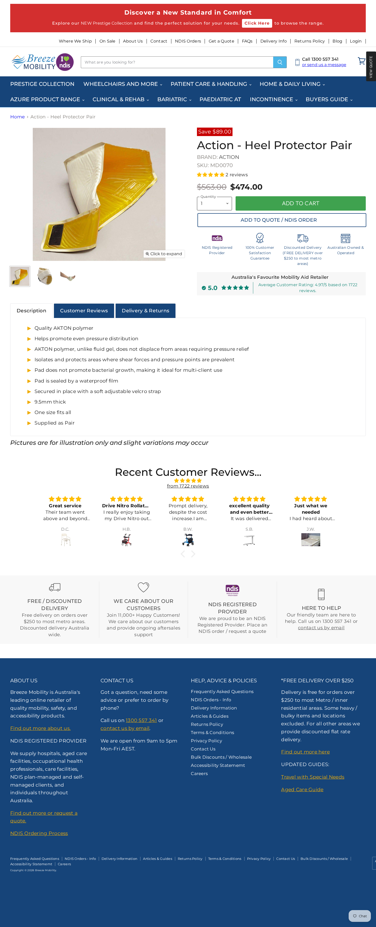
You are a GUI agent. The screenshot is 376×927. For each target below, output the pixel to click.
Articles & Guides (209, 716)
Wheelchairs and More (121, 84)
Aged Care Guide (302, 789)
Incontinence (272, 99)
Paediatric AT (220, 99)
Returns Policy (309, 41)
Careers (199, 773)
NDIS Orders (188, 41)
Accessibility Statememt (218, 765)
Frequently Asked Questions (222, 691)
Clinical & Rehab (119, 99)
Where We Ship (75, 41)
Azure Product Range (46, 99)
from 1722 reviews (188, 486)
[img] (188, 480)
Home (17, 117)
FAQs (247, 41)
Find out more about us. (40, 728)
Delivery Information (214, 707)
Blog (337, 41)
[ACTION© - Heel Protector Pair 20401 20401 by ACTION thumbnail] (20, 276)
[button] (211, 175)
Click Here (257, 23)
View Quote (371, 67)
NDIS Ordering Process (39, 833)
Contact (158, 41)
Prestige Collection (42, 84)
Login (356, 41)
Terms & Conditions (212, 732)
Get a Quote (221, 41)
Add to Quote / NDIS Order (279, 220)
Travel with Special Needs (312, 777)
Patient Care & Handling (210, 84)
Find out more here (305, 752)
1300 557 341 (141, 720)
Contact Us (203, 748)
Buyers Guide (328, 99)
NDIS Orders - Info (211, 699)
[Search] (280, 62)
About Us (133, 41)
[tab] (31, 310)
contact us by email (321, 628)
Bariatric (173, 99)
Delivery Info (273, 41)
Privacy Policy (206, 740)
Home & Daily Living (291, 84)
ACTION (229, 157)
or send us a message (324, 64)
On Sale (107, 41)
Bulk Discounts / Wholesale (221, 757)
